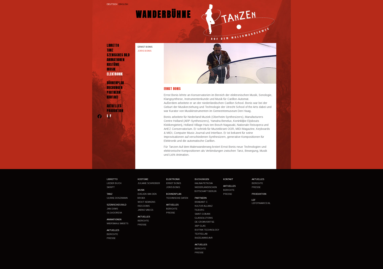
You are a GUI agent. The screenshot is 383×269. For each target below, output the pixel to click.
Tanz (110, 50)
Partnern (113, 92)
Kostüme (113, 64)
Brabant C (201, 202)
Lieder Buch (114, 183)
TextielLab (201, 234)
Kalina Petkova (204, 183)
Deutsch (112, 4)
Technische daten (177, 198)
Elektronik (114, 74)
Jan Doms (112, 208)
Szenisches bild (118, 55)
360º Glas (200, 226)
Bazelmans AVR (204, 238)
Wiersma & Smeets (117, 223)
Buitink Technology (207, 230)
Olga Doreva (114, 212)
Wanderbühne (163, 14)
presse (111, 238)
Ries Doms (144, 206)
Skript (111, 187)
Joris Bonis (144, 51)
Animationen (115, 59)
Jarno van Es (145, 210)
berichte (112, 234)
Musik (111, 69)
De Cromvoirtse (204, 222)
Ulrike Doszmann (117, 198)
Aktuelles (114, 106)
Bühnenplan (115, 82)
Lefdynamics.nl (261, 203)
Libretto (113, 45)
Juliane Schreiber (149, 183)
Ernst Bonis (145, 47)
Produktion (115, 110)
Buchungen (114, 87)
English (123, 4)
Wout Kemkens (146, 202)
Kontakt (112, 97)
